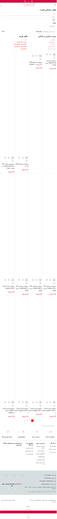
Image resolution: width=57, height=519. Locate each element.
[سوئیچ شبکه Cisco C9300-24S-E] (7, 225)
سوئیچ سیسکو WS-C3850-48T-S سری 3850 (22, 288)
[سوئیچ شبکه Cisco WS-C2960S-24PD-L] (21, 347)
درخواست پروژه (41, 450)
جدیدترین (53, 44)
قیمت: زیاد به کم (51, 48)
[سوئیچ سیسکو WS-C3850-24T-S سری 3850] (49, 225)
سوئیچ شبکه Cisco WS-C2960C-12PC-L (49, 411)
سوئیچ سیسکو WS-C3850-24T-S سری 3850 (49, 288)
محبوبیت (53, 39)
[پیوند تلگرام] (8, 488)
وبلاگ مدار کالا (53, 446)
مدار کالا (31, 500)
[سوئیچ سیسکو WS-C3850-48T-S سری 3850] (21, 225)
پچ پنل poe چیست (41, 459)
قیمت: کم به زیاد (51, 46)
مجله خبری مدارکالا (52, 455)
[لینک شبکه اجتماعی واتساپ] (11, 488)
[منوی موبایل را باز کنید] (55, 4)
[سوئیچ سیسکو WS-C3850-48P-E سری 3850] (35, 225)
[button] (54, 54)
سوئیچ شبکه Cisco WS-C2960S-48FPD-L (8, 411)
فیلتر (54, 19)
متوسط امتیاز (52, 42)
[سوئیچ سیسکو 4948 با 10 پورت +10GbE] (35, 52)
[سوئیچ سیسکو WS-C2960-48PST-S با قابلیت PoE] (7, 103)
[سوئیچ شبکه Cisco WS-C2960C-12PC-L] (49, 347)
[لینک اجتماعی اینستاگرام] (15, 488)
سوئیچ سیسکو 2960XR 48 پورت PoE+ (50, 63)
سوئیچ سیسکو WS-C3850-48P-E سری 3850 (35, 288)
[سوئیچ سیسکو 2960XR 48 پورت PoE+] (50, 51)
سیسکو (53, 26)
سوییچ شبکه (45, 31)
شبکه (50, 31)
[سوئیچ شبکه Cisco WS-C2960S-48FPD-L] (7, 347)
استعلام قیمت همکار (40, 453)
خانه (54, 31)
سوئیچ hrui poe (41, 456)
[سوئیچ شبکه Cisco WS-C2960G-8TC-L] (35, 347)
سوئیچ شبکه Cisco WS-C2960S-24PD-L (21, 411)
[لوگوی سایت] (28, 4)
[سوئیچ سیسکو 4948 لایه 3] (21, 103)
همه (25, 39)
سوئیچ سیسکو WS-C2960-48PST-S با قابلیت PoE (8, 166)
